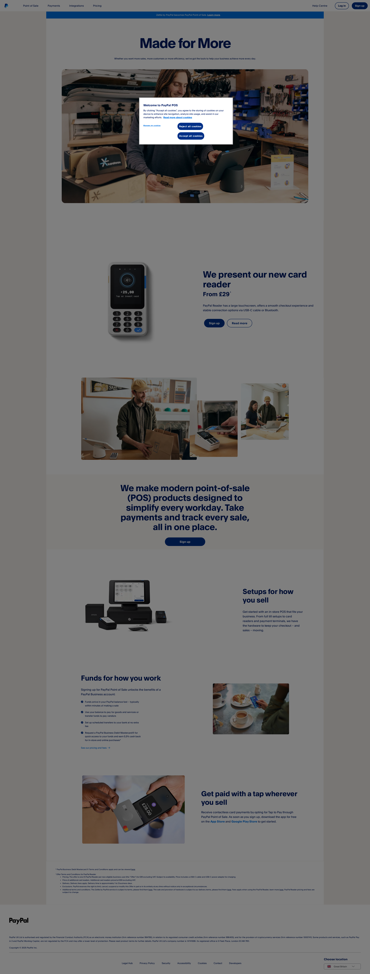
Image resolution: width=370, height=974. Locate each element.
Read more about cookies (177, 117)
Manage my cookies (152, 125)
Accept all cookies (190, 135)
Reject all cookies (190, 126)
